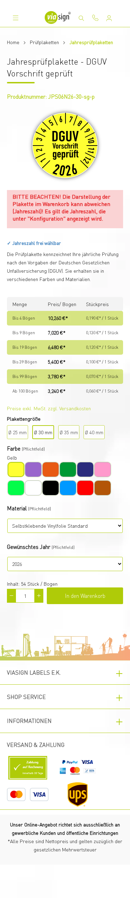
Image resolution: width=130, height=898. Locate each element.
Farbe (13, 448)
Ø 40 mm (94, 432)
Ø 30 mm (43, 432)
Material (17, 508)
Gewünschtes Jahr (28, 546)
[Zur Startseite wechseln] (58, 17)
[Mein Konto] (109, 18)
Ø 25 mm (17, 432)
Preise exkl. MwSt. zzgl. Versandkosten (49, 408)
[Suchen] (81, 18)
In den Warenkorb (85, 595)
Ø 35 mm (69, 432)
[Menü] (15, 18)
